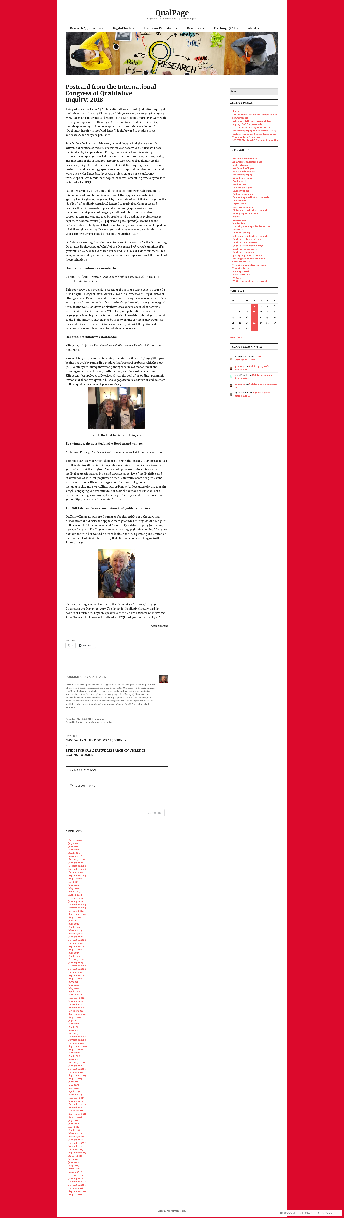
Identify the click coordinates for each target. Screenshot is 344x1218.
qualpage (100, 719)
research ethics (241, 262)
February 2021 (76, 1033)
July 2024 (73, 920)
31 (254, 328)
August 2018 (75, 1117)
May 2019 (73, 1088)
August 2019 (75, 1078)
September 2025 (77, 875)
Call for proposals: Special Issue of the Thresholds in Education (254, 135)
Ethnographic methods (245, 213)
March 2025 (75, 895)
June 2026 (73, 846)
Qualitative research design (248, 245)
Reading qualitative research (248, 258)
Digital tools (239, 204)
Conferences (83, 722)
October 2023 (75, 943)
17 (254, 317)
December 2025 (77, 866)
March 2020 (75, 1059)
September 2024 (77, 914)
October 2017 (75, 1149)
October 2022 (75, 972)
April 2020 (74, 1056)
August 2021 (75, 1017)
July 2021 (73, 1020)
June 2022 (73, 985)
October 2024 (76, 911)
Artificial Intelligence (244, 168)
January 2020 (75, 1065)
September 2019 (77, 1075)
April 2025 (74, 891)
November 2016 (77, 1185)
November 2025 (77, 869)
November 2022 (77, 969)
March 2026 (75, 856)
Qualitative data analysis (246, 239)
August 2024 (75, 917)
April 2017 (74, 1169)
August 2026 (75, 840)
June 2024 (73, 924)
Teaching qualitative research (249, 265)
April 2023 (74, 956)
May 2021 (73, 1024)
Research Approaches (85, 28)
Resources (194, 28)
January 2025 (75, 901)
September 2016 (77, 1191)
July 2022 (73, 982)
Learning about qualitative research (252, 226)
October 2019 (75, 1072)
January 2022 (75, 1001)
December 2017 (77, 1143)
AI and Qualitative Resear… (248, 358)
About (252, 28)
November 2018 (77, 1107)
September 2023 (77, 946)
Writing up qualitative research (249, 281)
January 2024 (75, 937)
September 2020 (77, 1046)
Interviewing (239, 220)
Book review (239, 184)
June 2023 (73, 953)
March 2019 (75, 1094)
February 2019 (76, 1098)
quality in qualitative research (249, 255)
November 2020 (77, 1040)
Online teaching (241, 233)
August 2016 (75, 1194)
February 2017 (76, 1175)
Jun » (239, 337)
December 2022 (77, 966)
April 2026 (74, 853)
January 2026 (75, 862)
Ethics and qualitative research (250, 210)
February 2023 (76, 959)
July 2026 (73, 843)
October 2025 (75, 872)
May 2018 (73, 1127)
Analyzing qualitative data (247, 162)
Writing (236, 278)
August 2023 (75, 949)
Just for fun (238, 223)
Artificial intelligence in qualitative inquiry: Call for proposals (251, 123)
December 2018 (77, 1104)
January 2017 (75, 1178)
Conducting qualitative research (250, 197)
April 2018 (74, 1130)
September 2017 (77, 1152)
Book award (239, 181)
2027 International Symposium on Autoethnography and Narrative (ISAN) (254, 129)
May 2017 (73, 1165)
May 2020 (74, 1053)
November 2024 (77, 908)
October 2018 (75, 1111)
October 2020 (76, 1043)
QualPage (172, 12)
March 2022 (75, 995)
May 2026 (74, 850)
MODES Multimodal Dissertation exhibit (255, 140)
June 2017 (73, 1162)
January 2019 (75, 1101)
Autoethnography (242, 175)
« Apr (232, 337)
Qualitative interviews (244, 242)
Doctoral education (243, 207)
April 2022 (74, 991)
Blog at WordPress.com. (172, 1211)
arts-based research (243, 171)
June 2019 (73, 1085)
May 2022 (73, 988)
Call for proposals (242, 194)
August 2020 (75, 1049)
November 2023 (77, 940)
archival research (242, 165)
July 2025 (73, 882)
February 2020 (76, 1062)
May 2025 (73, 888)
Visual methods (241, 274)
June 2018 (73, 1123)
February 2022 (76, 998)
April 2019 (74, 1091)
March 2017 (75, 1172)
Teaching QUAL (224, 28)
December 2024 (77, 904)
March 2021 (75, 1030)
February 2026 (76, 859)
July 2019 (73, 1082)
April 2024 (74, 927)
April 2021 (74, 1027)
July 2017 (73, 1159)
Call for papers (240, 191)
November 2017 (77, 1146)
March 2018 (75, 1133)
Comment (154, 812)
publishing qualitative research (250, 236)
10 (254, 311)
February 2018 (76, 1136)
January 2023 (75, 962)
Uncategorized (240, 271)
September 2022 (77, 975)
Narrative (237, 229)
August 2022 (75, 978)
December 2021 (77, 1004)
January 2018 (75, 1140)
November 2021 (77, 1007)
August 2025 (75, 879)
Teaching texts (240, 268)
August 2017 (75, 1156)
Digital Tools (122, 28)
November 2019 (77, 1069)
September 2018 (77, 1114)
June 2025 (73, 885)
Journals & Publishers (159, 28)
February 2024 (76, 933)
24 (254, 323)
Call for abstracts (242, 187)
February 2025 (76, 898)
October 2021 (75, 1011)
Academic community (244, 158)
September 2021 (77, 1014)
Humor (236, 216)
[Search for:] (254, 91)
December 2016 (77, 1181)
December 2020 (77, 1036)
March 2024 (75, 930)
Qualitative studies (102, 722)
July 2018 (73, 1120)
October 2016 (75, 1188)
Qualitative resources (244, 249)
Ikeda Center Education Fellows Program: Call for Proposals (255, 115)
